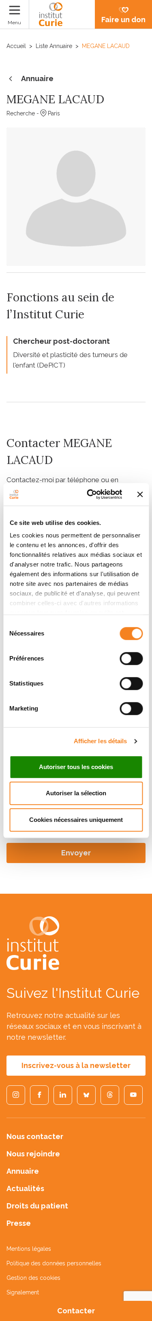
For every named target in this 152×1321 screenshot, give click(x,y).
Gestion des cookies (33, 1278)
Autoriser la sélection (76, 793)
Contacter (76, 1310)
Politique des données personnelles (53, 1263)
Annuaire (37, 78)
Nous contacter (34, 1136)
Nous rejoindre (33, 1154)
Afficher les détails (100, 741)
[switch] (131, 658)
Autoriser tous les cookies (76, 766)
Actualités (25, 1188)
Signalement (22, 1292)
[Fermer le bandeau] (140, 494)
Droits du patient (37, 1206)
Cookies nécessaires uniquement (76, 819)
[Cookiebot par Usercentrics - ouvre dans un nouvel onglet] (90, 494)
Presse (18, 1223)
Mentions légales (28, 1249)
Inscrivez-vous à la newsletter (76, 1065)
